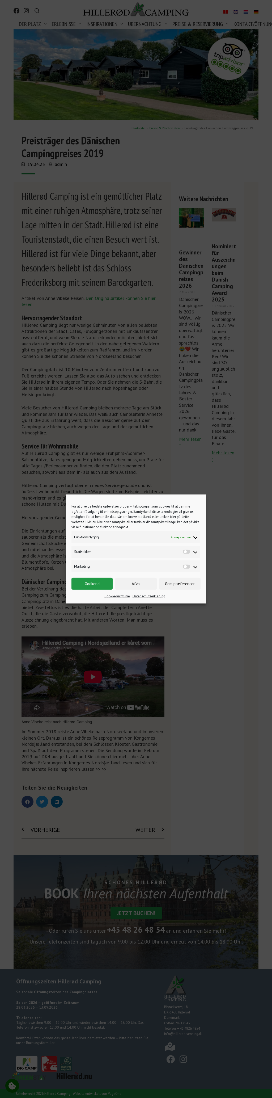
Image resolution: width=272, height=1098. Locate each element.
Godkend (92, 583)
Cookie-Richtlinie (117, 596)
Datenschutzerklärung (149, 596)
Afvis (136, 583)
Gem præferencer (180, 583)
